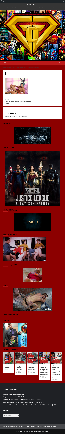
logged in (13, 116)
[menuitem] (1, 1)
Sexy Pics (31, 362)
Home (8, 8)
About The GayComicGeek (18, 8)
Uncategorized (20, 362)
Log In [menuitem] (4, 1)
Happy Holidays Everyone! (19, 367)
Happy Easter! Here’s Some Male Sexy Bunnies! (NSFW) (18, 101)
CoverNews (37, 431)
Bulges (6, 358)
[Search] (60, 62)
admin (7, 369)
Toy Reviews (43, 359)
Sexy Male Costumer (31, 360)
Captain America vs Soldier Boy (31, 367)
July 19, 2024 (43, 377)
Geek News (48, 8)
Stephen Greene (8, 397)
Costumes (7, 360)
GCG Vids (41, 8)
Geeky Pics (7, 362)
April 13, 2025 (8, 371)
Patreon (29, 8)
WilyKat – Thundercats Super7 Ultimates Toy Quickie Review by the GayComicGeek (56, 371)
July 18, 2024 (55, 379)
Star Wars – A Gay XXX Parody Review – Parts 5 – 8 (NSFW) (25, 399)
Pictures (35, 8)
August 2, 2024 (32, 372)
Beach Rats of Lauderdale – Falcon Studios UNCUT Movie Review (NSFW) (36, 405)
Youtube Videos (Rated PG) (44, 362)
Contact (55, 8)
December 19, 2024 (21, 372)
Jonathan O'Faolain (8, 405)
